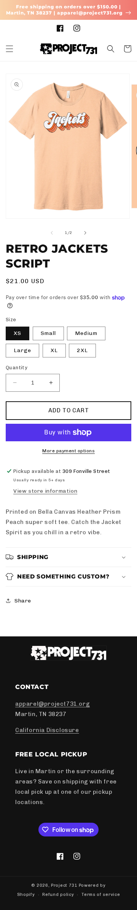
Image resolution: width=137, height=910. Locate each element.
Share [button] (22, 601)
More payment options (68, 450)
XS (17, 333)
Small (48, 333)
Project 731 (64, 885)
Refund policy (58, 894)
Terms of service (100, 894)
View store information (45, 491)
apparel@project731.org (52, 703)
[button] (9, 48)
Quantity (16, 367)
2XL (82, 350)
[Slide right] (85, 232)
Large (22, 350)
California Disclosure (47, 730)
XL (54, 350)
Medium (86, 333)
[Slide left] (51, 232)
